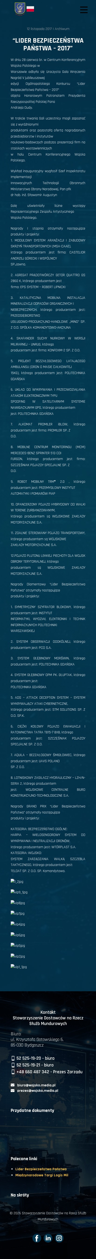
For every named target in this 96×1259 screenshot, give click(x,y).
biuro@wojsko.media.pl (36, 1085)
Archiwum (62, 28)
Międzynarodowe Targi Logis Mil (41, 1175)
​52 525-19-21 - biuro (34, 1065)
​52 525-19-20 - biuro (35, 1058)
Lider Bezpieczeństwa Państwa (41, 1169)
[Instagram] (59, 1238)
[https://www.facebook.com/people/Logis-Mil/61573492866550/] (36, 1238)
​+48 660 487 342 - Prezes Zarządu (48, 1072)
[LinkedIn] (48, 1238)
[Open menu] (84, 10)
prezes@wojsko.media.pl (37, 1090)
